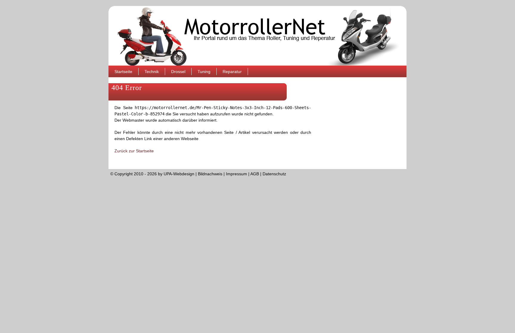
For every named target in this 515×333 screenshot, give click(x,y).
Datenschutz (274, 173)
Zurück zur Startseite (134, 150)
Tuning (204, 71)
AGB (254, 173)
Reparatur (232, 71)
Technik (152, 71)
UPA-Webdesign (179, 173)
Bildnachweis (210, 173)
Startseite (123, 71)
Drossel (178, 71)
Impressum (236, 173)
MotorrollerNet (257, 36)
